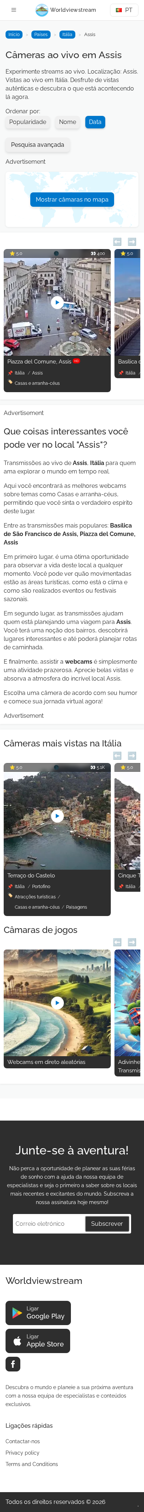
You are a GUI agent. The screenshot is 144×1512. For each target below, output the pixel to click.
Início (14, 34)
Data (95, 121)
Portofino (41, 886)
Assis (37, 373)
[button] (117, 240)
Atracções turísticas (35, 896)
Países (41, 34)
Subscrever (107, 1223)
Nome (67, 121)
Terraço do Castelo (31, 875)
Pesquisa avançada (37, 144)
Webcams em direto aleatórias (46, 1062)
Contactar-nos (23, 1441)
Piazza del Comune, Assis (43, 361)
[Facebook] (13, 1364)
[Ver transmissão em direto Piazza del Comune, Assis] (57, 353)
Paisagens (76, 907)
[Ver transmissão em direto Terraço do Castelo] (57, 867)
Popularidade (27, 121)
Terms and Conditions (32, 1464)
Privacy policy (23, 1453)
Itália (67, 34)
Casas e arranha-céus (37, 383)
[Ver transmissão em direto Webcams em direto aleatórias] (57, 1054)
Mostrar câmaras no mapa (72, 199)
